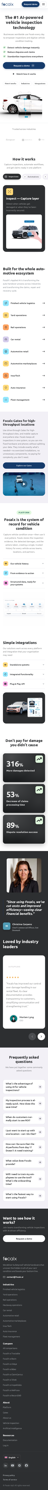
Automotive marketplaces (14, 1320)
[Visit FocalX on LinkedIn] (5, 1465)
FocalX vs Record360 (12, 1395)
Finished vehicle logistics (14, 1289)
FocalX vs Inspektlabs (12, 1385)
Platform (7, 1407)
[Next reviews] (41, 1036)
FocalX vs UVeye (10, 1364)
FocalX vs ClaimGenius (13, 1374)
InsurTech (7, 1326)
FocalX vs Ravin (9, 1358)
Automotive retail (11, 1315)
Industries (25, 83)
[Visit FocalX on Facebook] (26, 1465)
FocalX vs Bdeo (9, 1369)
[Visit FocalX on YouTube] (12, 1465)
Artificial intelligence (12, 1428)
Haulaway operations (12, 1305)
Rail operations (10, 1299)
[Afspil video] (24, 484)
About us (7, 1417)
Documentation (10, 1440)
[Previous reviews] (32, 1036)
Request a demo (24, 1238)
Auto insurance (10, 1331)
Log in (6, 1445)
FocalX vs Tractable (11, 1353)
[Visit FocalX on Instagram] (19, 1465)
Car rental (7, 1310)
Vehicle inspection (11, 1423)
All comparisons (10, 1348)
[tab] (12, 176)
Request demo (30, 4)
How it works (10, 83)
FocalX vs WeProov (11, 1390)
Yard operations (10, 1294)
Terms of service (10, 1479)
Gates (5, 1412)
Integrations (40, 83)
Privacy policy (9, 1475)
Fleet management (11, 1336)
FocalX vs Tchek (10, 1379)
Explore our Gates (24, 465)
